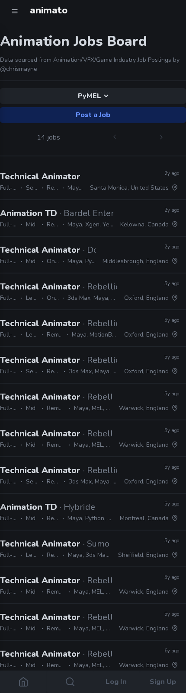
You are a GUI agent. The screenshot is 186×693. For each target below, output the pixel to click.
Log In (116, 682)
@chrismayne (18, 69)
